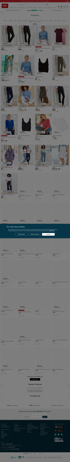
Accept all (48, 234)
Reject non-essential (35, 234)
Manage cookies (21, 234)
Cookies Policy (51, 230)
